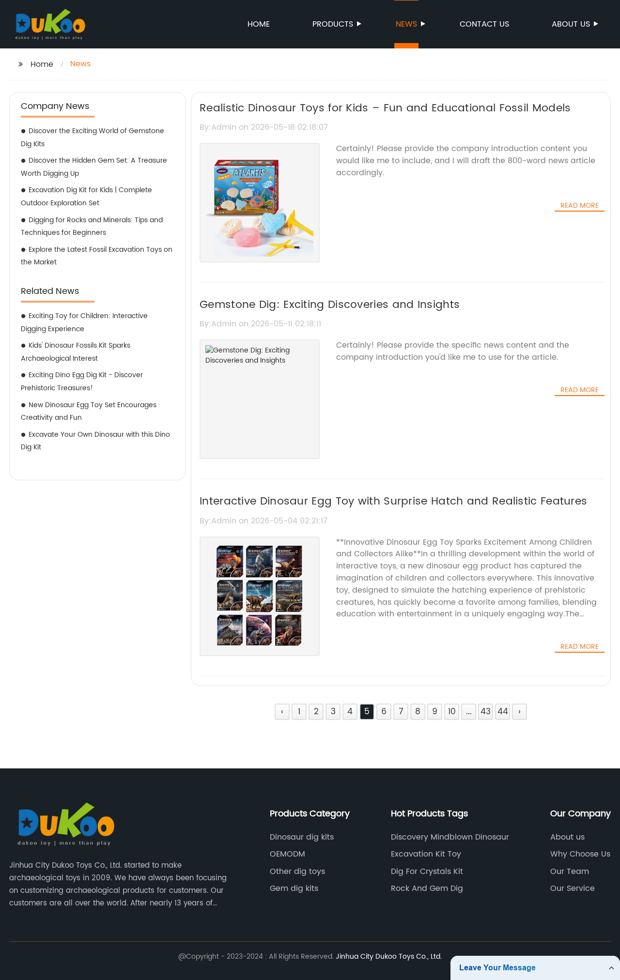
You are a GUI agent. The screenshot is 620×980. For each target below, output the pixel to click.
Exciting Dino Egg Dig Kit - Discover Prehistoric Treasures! (82, 381)
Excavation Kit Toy (426, 854)
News (406, 24)
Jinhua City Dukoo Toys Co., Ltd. (389, 956)
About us (571, 24)
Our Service (572, 888)
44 (502, 712)
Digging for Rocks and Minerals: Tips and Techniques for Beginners (92, 226)
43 (485, 712)
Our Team (569, 871)
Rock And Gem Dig (427, 888)
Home (259, 24)
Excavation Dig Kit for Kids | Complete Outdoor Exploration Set (86, 196)
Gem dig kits (294, 888)
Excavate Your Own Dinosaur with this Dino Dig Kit (95, 441)
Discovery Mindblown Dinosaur (450, 837)
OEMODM (287, 854)
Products (332, 24)
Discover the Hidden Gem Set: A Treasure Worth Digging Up (94, 167)
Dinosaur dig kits (302, 837)
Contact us (484, 24)
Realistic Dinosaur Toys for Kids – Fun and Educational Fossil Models (385, 108)
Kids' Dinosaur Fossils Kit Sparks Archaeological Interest (75, 352)
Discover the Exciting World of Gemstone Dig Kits (92, 137)
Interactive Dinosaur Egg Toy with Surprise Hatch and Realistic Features (393, 501)
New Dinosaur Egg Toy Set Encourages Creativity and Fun (88, 411)
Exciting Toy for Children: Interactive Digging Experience (84, 322)
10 (452, 712)
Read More (579, 205)
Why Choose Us (580, 854)
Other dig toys (297, 871)
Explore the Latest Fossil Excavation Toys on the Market (96, 256)
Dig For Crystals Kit (427, 871)
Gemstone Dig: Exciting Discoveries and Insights (330, 305)
